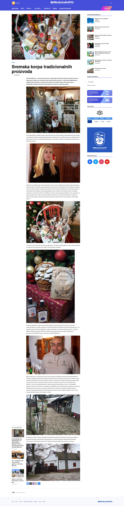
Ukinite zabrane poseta (100, 68)
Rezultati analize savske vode (102, 26)
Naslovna (15, 8)
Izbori (55, 8)
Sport (29, 8)
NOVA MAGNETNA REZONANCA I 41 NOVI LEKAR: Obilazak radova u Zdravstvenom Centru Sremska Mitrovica (18, 443)
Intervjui (47, 8)
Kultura (37, 8)
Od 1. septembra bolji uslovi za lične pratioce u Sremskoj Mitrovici (17, 463)
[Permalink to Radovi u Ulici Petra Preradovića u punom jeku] (18, 473)
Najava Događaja (65, 8)
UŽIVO (106, 8)
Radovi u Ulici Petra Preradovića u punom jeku (18, 480)
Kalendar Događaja (28, 501)
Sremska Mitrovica (20, 492)
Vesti (22, 8)
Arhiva (44, 501)
